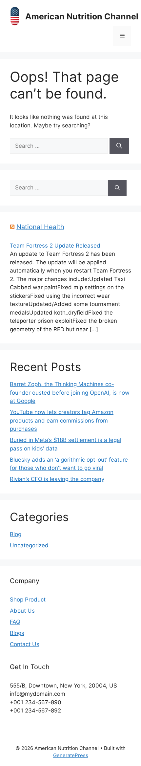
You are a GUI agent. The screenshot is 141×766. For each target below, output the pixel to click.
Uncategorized (29, 545)
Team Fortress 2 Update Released (55, 245)
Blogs (17, 633)
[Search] (119, 146)
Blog (15, 534)
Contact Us (24, 644)
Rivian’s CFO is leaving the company (57, 479)
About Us (22, 610)
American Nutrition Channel (81, 16)
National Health (40, 227)
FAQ (15, 622)
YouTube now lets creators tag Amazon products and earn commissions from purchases (61, 420)
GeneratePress (70, 755)
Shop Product (28, 599)
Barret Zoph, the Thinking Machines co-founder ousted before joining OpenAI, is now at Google (70, 392)
